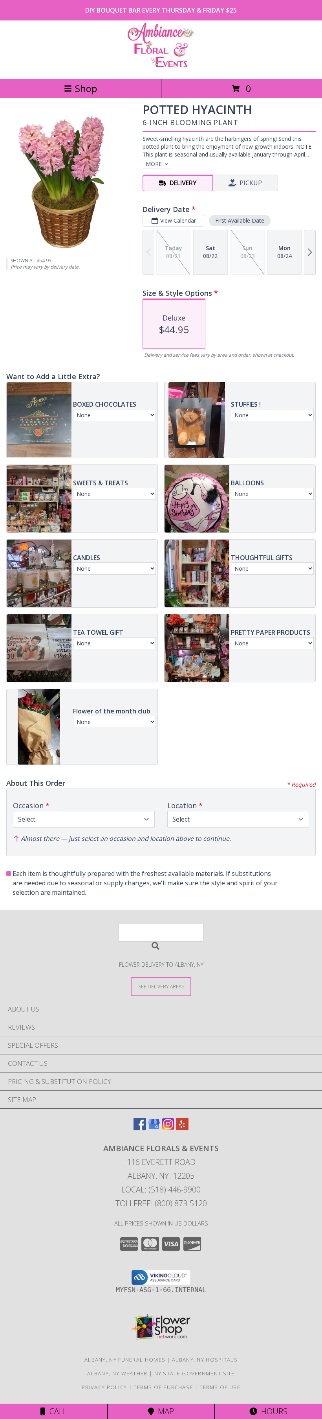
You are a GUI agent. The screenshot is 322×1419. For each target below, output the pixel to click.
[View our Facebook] (140, 1127)
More (154, 164)
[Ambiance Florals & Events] (161, 67)
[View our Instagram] (168, 1127)
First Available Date (239, 220)
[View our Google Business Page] (154, 1127)
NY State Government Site (194, 1373)
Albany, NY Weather (117, 1373)
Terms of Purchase (163, 1387)
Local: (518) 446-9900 (161, 1189)
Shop (86, 88)
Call (56, 1411)
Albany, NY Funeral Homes (124, 1359)
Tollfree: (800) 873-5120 (161, 1203)
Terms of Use (219, 1387)
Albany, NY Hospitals (205, 1359)
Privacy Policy (104, 1387)
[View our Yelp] (182, 1127)
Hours (272, 1411)
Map (164, 1411)
